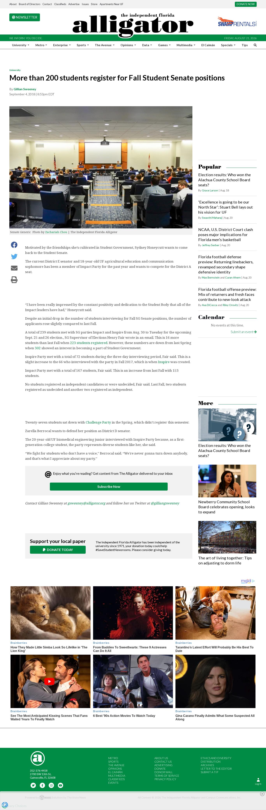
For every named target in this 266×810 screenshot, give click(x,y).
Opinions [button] (127, 45)
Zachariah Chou (56, 232)
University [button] (19, 45)
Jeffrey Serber (210, 245)
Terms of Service (166, 775)
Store (94, 4)
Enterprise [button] (60, 45)
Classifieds (60, 4)
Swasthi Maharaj (212, 217)
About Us (161, 758)
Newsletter (26, 17)
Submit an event (242, 332)
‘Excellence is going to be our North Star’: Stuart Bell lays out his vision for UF (225, 207)
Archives (207, 765)
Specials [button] (227, 45)
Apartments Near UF (111, 4)
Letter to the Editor (216, 768)
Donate (160, 768)
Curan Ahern (233, 277)
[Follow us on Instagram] (51, 785)
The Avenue (116, 765)
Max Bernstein (211, 277)
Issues (85, 4)
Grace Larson (210, 190)
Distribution (210, 761)
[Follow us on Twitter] (33, 785)
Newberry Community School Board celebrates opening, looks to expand (226, 506)
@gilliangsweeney (165, 503)
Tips (245, 45)
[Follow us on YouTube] (60, 785)
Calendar (211, 317)
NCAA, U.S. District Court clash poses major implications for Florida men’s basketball (225, 234)
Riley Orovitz (230, 305)
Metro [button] (40, 45)
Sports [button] (81, 45)
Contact (47, 4)
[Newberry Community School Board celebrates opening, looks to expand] (227, 481)
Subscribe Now (108, 487)
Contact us (163, 761)
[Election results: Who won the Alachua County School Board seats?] (227, 425)
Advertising (163, 765)
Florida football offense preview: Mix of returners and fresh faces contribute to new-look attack (227, 294)
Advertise (73, 4)
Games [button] (163, 45)
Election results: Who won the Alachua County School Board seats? (224, 179)
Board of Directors (29, 4)
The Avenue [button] (103, 45)
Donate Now (246, 4)
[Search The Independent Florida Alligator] (254, 45)
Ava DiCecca (209, 305)
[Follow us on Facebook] (42, 785)
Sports (113, 761)
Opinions (115, 768)
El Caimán (208, 45)
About (13, 4)
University (14, 70)
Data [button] (146, 45)
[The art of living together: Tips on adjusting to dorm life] (227, 537)
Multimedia (116, 775)
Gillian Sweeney (25, 89)
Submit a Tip (209, 772)
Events (113, 782)
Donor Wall (163, 772)
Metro (113, 758)
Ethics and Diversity (216, 758)
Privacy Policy (165, 779)
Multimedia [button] (185, 45)
